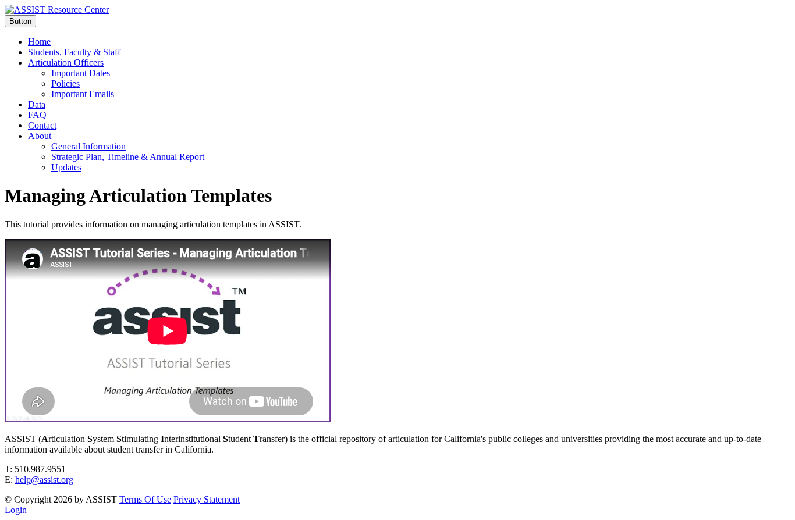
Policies (65, 83)
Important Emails (82, 94)
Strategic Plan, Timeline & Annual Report (127, 157)
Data (36, 104)
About (39, 136)
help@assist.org (44, 480)
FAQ (37, 115)
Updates (66, 167)
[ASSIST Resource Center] (57, 10)
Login (16, 510)
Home (39, 42)
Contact (42, 125)
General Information (88, 146)
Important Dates (80, 73)
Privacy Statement (206, 499)
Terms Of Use (145, 499)
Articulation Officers (66, 62)
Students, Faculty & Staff (74, 52)
